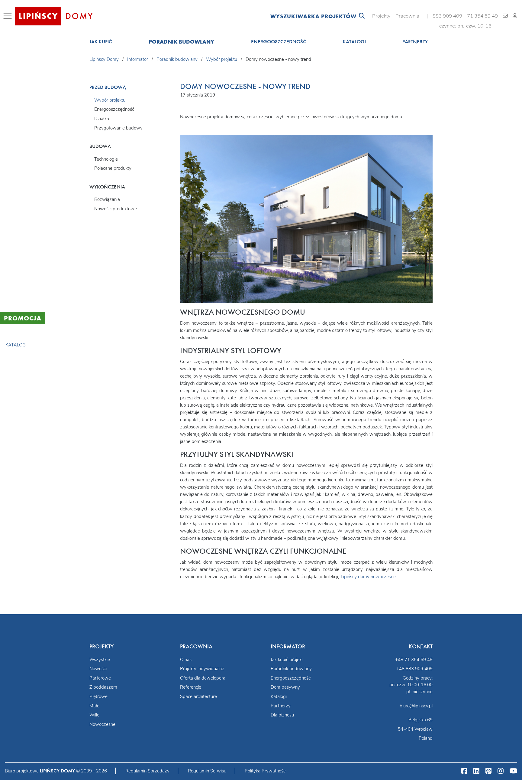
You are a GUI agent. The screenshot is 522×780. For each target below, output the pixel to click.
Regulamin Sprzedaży (147, 771)
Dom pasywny (285, 687)
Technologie (106, 159)
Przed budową (107, 87)
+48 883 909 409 (414, 669)
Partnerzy (415, 41)
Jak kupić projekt (287, 660)
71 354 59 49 (482, 15)
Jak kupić (100, 41)
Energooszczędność (278, 41)
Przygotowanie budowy (118, 128)
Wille (94, 715)
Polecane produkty (112, 168)
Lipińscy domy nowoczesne (368, 577)
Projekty (381, 15)
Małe (94, 706)
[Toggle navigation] (8, 16)
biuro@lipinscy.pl (416, 706)
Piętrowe (98, 696)
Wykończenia (107, 187)
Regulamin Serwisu (207, 771)
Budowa (100, 146)
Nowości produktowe (115, 209)
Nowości (98, 669)
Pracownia (407, 15)
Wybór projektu (109, 100)
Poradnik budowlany (181, 41)
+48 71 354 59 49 (414, 660)
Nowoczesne (102, 724)
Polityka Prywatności (265, 771)
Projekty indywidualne (202, 669)
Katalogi (354, 41)
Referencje (190, 687)
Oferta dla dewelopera (202, 678)
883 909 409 (447, 15)
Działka (101, 119)
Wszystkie (99, 660)
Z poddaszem (103, 687)
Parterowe (100, 678)
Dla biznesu (282, 715)
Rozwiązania (107, 199)
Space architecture (198, 696)
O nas (186, 660)
